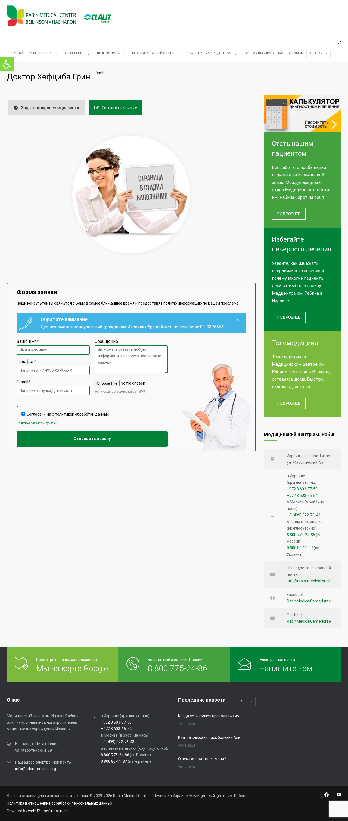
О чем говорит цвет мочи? (202, 759)
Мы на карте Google (72, 668)
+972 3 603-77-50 (302, 489)
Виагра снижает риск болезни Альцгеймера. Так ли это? (211, 737)
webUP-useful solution (48, 811)
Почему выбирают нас (263, 53)
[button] (7, 64)
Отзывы (296, 53)
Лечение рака (108, 53)
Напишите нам (285, 668)
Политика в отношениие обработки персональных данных (59, 803)
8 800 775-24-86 (301, 535)
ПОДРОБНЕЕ (288, 214)
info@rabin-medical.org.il (308, 581)
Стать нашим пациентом (209, 53)
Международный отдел (153, 53)
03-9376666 (212, 327)
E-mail (23, 382)
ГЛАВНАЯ (17, 53)
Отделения (75, 53)
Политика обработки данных (36, 423)
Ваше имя (28, 341)
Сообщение (106, 341)
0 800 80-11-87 (300, 548)
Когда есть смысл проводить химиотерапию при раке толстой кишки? (211, 716)
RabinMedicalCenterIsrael (309, 601)
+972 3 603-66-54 (302, 495)
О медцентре (41, 53)
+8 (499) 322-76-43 (303, 515)
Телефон (26, 361)
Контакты (318, 53)
